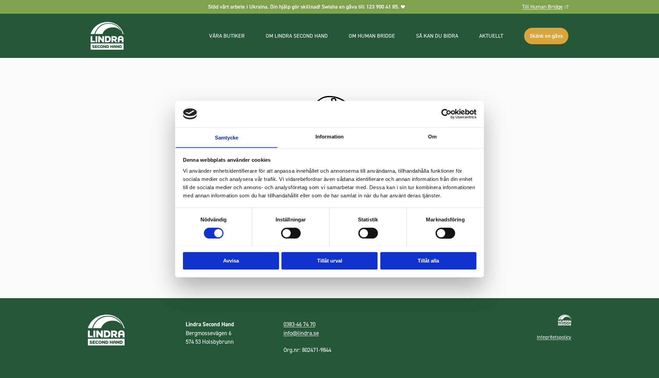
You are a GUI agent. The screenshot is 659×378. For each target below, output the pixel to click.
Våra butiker (227, 36)
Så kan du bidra (437, 36)
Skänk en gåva (546, 36)
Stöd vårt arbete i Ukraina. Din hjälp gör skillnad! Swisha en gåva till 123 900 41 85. (303, 6)
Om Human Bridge (372, 36)
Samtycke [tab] (227, 138)
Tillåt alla (428, 261)
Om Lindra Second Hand (297, 36)
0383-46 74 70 (299, 324)
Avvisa (231, 261)
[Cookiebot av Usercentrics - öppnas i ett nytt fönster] (446, 114)
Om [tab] (432, 136)
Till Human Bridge (542, 6)
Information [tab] (329, 136)
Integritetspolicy (554, 337)
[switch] (291, 232)
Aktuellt (491, 36)
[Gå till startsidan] (143, 36)
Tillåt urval (329, 261)
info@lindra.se (301, 333)
